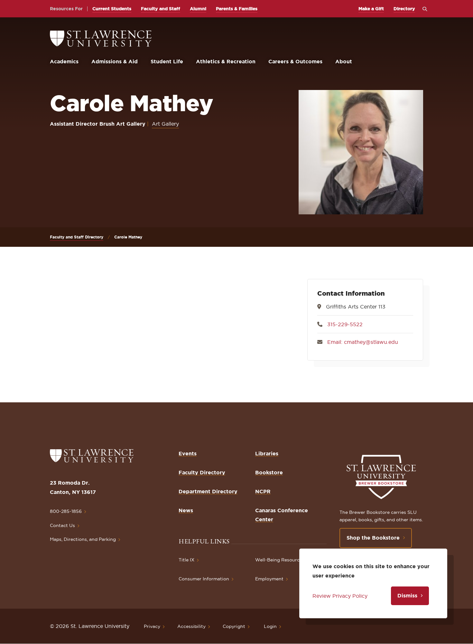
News (186, 510)
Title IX (186, 559)
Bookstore (269, 472)
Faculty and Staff (160, 8)
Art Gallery (165, 124)
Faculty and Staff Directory (76, 237)
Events (188, 453)
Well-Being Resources (279, 559)
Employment (269, 578)
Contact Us (62, 525)
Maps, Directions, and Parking (83, 539)
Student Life (167, 61)
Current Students (111, 8)
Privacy (152, 626)
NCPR (263, 491)
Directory (404, 8)
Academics (64, 61)
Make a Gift (371, 8)
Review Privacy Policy (339, 596)
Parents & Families (236, 8)
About (343, 61)
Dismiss (407, 595)
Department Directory (208, 491)
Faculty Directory (202, 472)
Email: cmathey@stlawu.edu (362, 342)
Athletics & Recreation (225, 61)
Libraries (266, 453)
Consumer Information (204, 578)
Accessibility (191, 626)
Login (270, 626)
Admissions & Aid (114, 61)
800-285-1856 (66, 511)
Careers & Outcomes (295, 61)
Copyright (234, 626)
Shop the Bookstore (373, 538)
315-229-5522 (345, 324)
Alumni (198, 8)
